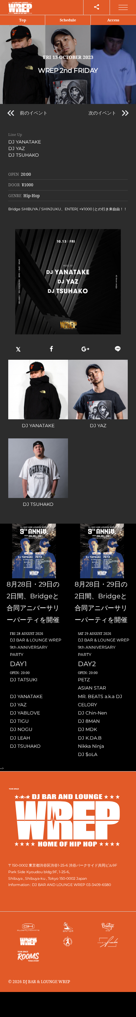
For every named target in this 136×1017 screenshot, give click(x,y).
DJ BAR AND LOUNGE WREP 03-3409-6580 (71, 884)
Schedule (68, 19)
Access (113, 19)
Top (22, 19)
